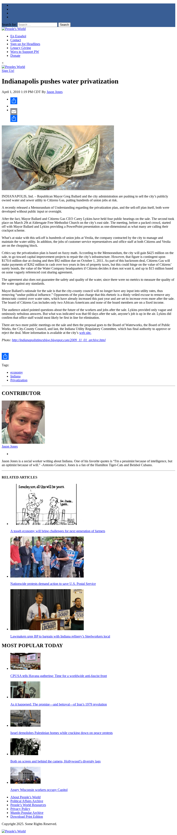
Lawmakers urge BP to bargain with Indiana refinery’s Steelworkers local (60, 636)
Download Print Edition (26, 816)
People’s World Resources (28, 805)
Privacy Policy (20, 809)
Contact (15, 40)
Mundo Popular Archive (26, 812)
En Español (18, 36)
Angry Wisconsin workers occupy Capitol (39, 790)
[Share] (92, 100)
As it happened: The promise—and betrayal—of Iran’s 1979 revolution (58, 704)
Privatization (18, 380)
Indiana (15, 376)
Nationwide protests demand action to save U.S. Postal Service (53, 584)
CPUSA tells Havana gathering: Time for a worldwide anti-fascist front (58, 676)
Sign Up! (8, 71)
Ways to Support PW (24, 52)
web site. (85, 333)
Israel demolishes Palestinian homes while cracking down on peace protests (61, 733)
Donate (15, 55)
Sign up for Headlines (25, 44)
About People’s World (25, 797)
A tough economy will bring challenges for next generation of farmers (57, 531)
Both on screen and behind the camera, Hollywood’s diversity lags (55, 761)
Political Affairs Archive (26, 801)
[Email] (92, 111)
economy (16, 372)
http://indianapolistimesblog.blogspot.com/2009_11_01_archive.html (59, 340)
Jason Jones (55, 92)
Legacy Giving (20, 48)
